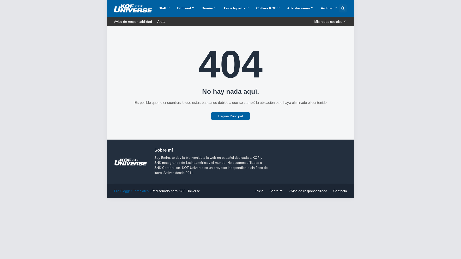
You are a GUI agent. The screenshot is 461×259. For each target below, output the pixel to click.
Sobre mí (276, 191)
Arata (161, 22)
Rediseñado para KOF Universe (176, 191)
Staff (162, 8)
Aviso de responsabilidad (133, 22)
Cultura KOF (266, 8)
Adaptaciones (298, 8)
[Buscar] (343, 8)
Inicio (259, 191)
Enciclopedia (234, 8)
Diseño (207, 8)
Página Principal (230, 116)
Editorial (184, 8)
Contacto (340, 191)
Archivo (327, 8)
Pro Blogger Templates (131, 191)
